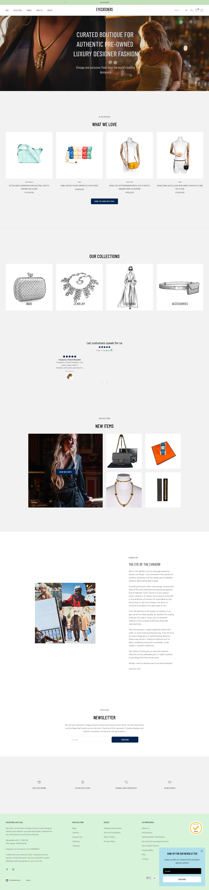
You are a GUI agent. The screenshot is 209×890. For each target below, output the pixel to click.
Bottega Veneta (29, 182)
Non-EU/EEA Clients (150, 845)
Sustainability (147, 850)
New (7, 10)
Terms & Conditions (112, 832)
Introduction (147, 832)
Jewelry (75, 832)
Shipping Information (113, 828)
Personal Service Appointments (155, 841)
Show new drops (65, 472)
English (177, 10)
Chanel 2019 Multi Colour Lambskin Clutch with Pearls (79, 185)
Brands (29, 10)
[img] (104, 347)
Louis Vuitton (129, 182)
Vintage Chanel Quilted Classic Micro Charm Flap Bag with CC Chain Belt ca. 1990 (180, 187)
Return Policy (109, 836)
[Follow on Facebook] (7, 869)
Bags (74, 828)
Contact (145, 858)
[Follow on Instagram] (13, 869)
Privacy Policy (109, 841)
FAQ (143, 854)
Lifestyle (76, 845)
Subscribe (182, 879)
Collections (17, 10)
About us (39, 10)
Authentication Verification (153, 836)
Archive (49, 10)
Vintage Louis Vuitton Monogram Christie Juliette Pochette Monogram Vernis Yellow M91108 (129, 187)
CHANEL (79, 182)
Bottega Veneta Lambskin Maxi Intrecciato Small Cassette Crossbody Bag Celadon (29, 187)
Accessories (77, 836)
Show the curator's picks (104, 201)
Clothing (76, 841)
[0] (196, 10)
